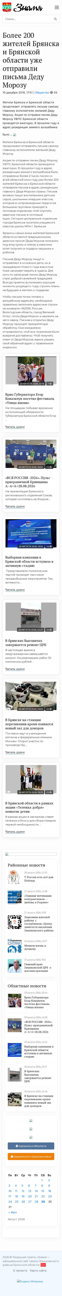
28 (36, 1201)
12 (23, 1191)
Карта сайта (38, 1270)
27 (30, 1201)
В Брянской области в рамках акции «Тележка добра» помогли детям (29, 807)
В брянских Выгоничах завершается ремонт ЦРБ (25, 642)
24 (10, 1201)
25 (16, 1201)
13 (29, 1191)
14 (36, 1191)
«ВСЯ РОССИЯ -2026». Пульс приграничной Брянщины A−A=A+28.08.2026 (27, 481)
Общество (42, 92)
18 (16, 1196)
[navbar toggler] (56, 7)
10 (9, 1191)
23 (50, 1196)
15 (42, 1191)
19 (23, 1196)
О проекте (20, 1270)
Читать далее (15, 427)
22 (43, 1196)
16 (49, 1191)
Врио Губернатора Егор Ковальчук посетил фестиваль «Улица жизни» (29, 398)
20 (30, 1196)
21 (36, 1196)
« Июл (12, 1212)
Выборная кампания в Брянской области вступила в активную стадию (29, 561)
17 (9, 1196)
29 (43, 1201)
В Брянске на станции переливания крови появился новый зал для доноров (29, 723)
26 (23, 1201)
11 (16, 1191)
